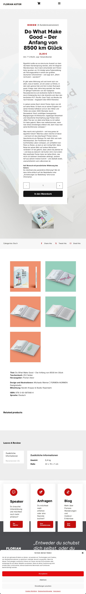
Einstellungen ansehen (43, 586)
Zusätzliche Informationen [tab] (12, 454)
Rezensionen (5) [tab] (13, 461)
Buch (15, 243)
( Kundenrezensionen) (48, 25)
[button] (83, 553)
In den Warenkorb (43, 194)
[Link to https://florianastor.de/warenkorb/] (38, 3)
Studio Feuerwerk (44, 388)
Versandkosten (46, 57)
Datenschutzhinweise (45, 591)
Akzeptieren (43, 574)
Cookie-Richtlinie (31, 591)
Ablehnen (43, 580)
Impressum (57, 591)
